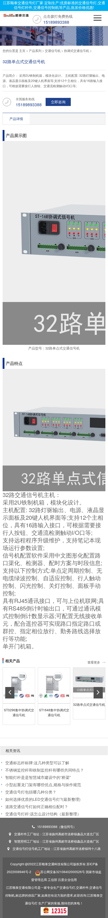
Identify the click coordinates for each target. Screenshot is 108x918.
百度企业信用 (67, 879)
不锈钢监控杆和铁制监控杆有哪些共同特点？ (44, 770)
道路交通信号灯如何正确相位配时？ (36, 806)
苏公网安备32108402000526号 (62, 871)
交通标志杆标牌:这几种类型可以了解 (37, 762)
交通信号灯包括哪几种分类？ (30, 792)
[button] (9, 692)
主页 (22, 50)
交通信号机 (53, 50)
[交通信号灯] (16, 17)
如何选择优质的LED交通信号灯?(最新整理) (42, 799)
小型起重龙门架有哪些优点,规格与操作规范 (43, 784)
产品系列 (35, 50)
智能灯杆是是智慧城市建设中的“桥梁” (38, 777)
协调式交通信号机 (76, 50)
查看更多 (94, 662)
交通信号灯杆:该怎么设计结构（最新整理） (43, 813)
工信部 (52, 879)
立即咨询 (58, 101)
